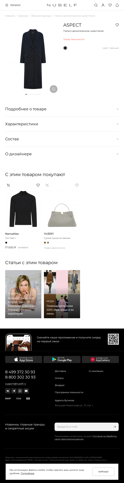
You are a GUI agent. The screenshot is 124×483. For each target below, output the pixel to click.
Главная (9, 15)
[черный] (65, 48)
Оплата (59, 378)
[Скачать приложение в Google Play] (61, 359)
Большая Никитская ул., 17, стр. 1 (74, 405)
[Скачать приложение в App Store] (23, 359)
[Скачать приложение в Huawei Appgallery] (100, 359)
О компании (96, 371)
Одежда (22, 15)
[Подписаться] (114, 427)
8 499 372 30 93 (20, 372)
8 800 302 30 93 (20, 377)
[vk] (7, 390)
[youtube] (26, 390)
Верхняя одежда (41, 15)
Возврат (60, 385)
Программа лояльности (69, 392)
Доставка (60, 371)
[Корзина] (117, 5)
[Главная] (62, 5)
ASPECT (72, 25)
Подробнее (27, 473)
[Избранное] (110, 5)
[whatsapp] (20, 390)
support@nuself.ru (15, 383)
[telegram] (13, 390)
